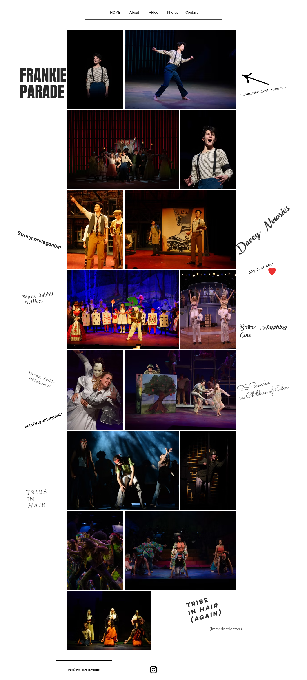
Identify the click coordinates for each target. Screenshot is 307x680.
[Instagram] (153, 669)
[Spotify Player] (225, 669)
